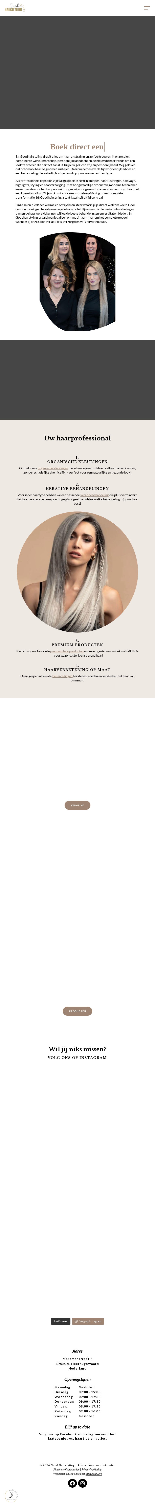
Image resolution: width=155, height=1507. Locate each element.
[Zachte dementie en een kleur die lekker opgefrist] (77, 1304)
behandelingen (62, 676)
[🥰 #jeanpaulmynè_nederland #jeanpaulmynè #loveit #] (77, 1075)
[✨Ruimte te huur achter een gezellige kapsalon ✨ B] (77, 1233)
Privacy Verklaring (92, 1469)
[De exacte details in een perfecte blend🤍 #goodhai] (30, 1302)
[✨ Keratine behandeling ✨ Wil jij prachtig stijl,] (30, 1104)
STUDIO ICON (94, 1473)
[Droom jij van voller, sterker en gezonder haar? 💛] (124, 1120)
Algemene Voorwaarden (66, 1469)
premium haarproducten (67, 651)
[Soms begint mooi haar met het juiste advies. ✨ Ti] (30, 1216)
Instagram (91, 1434)
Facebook (68, 1434)
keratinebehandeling (94, 495)
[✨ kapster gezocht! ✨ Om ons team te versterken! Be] (124, 1216)
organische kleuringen (53, 468)
